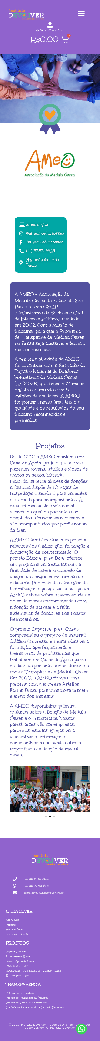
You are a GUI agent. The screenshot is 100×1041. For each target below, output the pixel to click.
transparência (23, 984)
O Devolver (19, 911)
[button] (81, 13)
